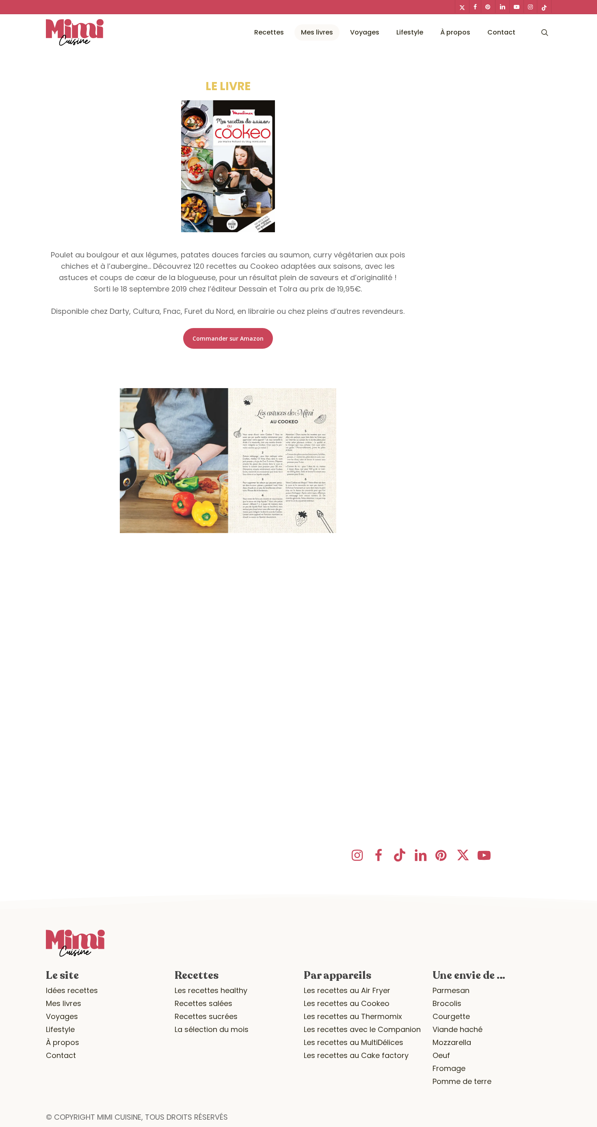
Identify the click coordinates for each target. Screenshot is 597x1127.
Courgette (451, 1016)
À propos (62, 1042)
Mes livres (63, 1003)
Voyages (62, 1016)
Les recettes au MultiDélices (353, 1042)
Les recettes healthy (211, 990)
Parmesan (451, 990)
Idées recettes (72, 990)
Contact (61, 1055)
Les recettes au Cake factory (356, 1055)
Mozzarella (452, 1042)
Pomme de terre (462, 1081)
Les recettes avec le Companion (362, 1029)
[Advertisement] (228, 640)
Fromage (449, 1068)
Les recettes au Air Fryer (347, 990)
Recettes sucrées (206, 1016)
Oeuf (441, 1055)
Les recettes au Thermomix (353, 1016)
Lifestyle (60, 1029)
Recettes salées (203, 1003)
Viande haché (457, 1029)
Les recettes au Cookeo (346, 1003)
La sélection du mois (212, 1029)
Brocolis (447, 1003)
